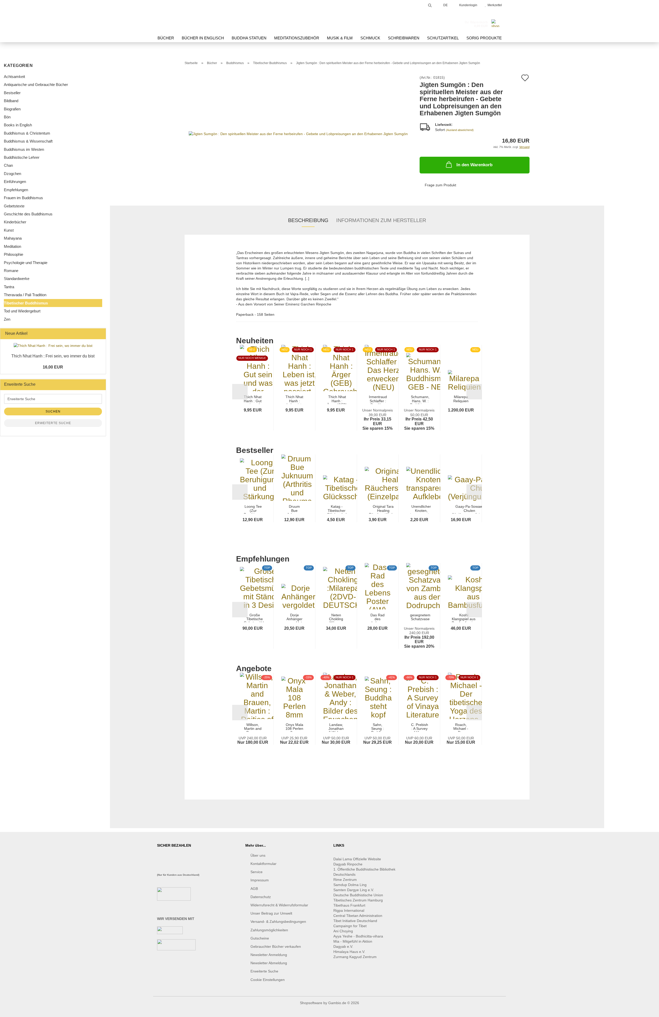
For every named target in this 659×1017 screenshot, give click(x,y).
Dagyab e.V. (343, 946)
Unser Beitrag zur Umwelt (271, 913)
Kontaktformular (263, 864)
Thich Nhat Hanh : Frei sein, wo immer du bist (52, 356)
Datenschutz (260, 897)
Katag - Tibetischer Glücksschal (336, 509)
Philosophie (13, 254)
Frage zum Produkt (440, 185)
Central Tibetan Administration (357, 916)
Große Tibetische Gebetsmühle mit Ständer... (255, 617)
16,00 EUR (53, 367)
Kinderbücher (15, 222)
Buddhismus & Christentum (27, 133)
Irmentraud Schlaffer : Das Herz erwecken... (378, 399)
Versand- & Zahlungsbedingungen (278, 921)
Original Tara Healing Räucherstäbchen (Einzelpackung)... (383, 509)
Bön (7, 117)
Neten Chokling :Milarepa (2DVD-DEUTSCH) (336, 617)
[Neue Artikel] (100, 334)
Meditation (12, 246)
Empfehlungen (16, 190)
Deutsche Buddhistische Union (358, 895)
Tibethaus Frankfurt (349, 905)
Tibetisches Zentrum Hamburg (358, 900)
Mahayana (13, 238)
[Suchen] (429, 4)
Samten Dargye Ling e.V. (353, 890)
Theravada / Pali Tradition (25, 295)
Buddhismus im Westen (24, 149)
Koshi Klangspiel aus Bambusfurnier (464, 617)
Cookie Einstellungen (267, 980)
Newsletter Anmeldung (268, 955)
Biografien (12, 109)
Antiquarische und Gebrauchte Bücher (36, 84)
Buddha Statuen (249, 38)
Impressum (259, 880)
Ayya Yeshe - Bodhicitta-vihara (358, 936)
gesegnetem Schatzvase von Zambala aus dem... (420, 617)
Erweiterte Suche (53, 423)
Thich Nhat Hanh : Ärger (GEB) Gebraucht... (337, 399)
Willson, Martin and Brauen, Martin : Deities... (253, 727)
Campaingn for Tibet (350, 926)
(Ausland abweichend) (460, 129)
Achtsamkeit (14, 76)
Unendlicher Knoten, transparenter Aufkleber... (421, 509)
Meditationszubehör (296, 38)
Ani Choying (343, 931)
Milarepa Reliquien (461, 399)
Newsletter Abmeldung (268, 963)
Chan (8, 165)
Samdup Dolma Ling (350, 885)
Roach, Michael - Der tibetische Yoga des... (461, 727)
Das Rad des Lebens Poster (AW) (377, 617)
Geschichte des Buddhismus (28, 214)
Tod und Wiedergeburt (22, 311)
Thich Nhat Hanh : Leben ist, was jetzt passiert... (294, 399)
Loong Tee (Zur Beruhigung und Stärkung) (253, 509)
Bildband (11, 101)
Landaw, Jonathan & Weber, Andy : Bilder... (336, 727)
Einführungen (15, 181)
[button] (240, 391)
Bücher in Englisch (203, 38)
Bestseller (12, 93)
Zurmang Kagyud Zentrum (355, 957)
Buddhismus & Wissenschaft (28, 141)
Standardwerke (16, 278)
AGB (254, 889)
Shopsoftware (311, 1003)
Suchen (53, 411)
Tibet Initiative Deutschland (355, 921)
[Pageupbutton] (645, 1009)
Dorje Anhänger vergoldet (294, 617)
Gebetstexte (14, 206)
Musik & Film (340, 38)
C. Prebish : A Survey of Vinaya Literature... (419, 727)
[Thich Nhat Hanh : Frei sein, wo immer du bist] (53, 345)
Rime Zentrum (345, 880)
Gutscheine (259, 938)
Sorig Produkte (484, 38)
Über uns (257, 855)
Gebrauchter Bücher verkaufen (275, 946)
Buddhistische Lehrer (21, 157)
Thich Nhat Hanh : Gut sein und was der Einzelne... (253, 399)
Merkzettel (494, 5)
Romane (11, 270)
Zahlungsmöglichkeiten (269, 930)
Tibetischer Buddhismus (26, 303)
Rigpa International (349, 910)
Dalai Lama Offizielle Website (357, 859)
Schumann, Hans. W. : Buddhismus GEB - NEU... (420, 399)
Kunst (9, 230)
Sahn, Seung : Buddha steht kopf (378, 727)
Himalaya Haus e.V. (349, 952)
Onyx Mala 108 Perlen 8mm (294, 727)
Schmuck (370, 38)
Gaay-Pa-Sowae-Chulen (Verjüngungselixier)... (469, 509)
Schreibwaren (403, 38)
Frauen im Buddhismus (23, 198)
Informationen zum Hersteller (381, 220)
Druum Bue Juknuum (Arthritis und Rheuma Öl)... (294, 509)
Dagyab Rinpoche (348, 864)
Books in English (18, 125)
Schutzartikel (443, 38)
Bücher (166, 38)
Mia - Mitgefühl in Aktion (353, 941)
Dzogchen (12, 173)
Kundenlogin (467, 5)
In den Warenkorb (474, 164)
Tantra (9, 287)
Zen (7, 319)
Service (256, 872)
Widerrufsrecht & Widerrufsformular (279, 905)
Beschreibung (308, 220)
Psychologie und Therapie (25, 262)
